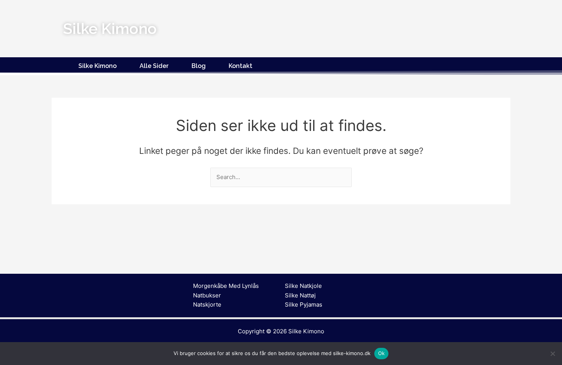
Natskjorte (207, 304)
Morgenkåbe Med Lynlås (226, 285)
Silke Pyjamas (303, 304)
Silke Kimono (97, 65)
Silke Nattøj (300, 295)
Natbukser (207, 295)
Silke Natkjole (303, 285)
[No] (552, 353)
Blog (199, 65)
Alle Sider (154, 65)
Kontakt (240, 65)
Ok (381, 353)
